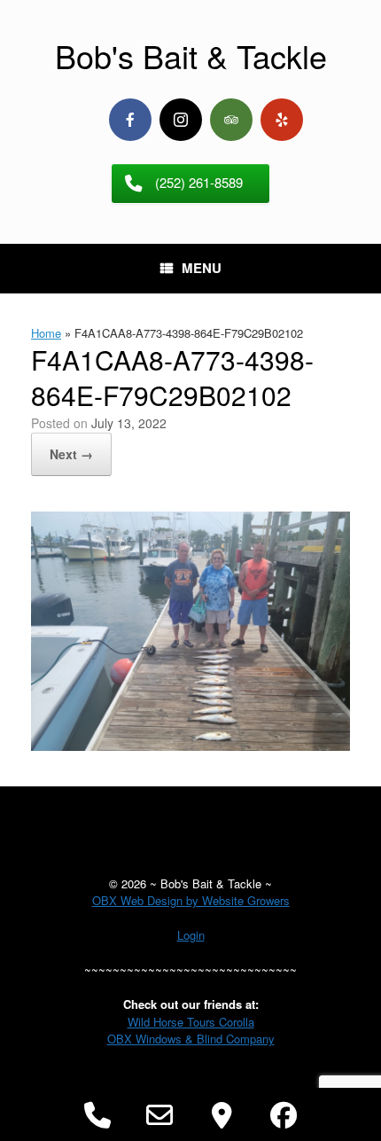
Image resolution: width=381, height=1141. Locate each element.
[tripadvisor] (231, 119)
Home (46, 332)
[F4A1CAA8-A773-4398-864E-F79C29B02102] (190, 745)
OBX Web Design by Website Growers (191, 900)
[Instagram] (180, 119)
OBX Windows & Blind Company (191, 1038)
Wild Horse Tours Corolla (191, 1021)
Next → (71, 454)
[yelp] (281, 119)
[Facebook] (130, 119)
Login (191, 934)
